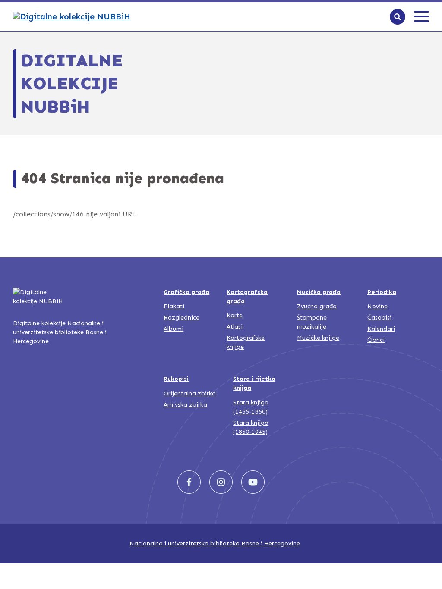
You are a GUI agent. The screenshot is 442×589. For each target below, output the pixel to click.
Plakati (174, 306)
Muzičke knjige (318, 337)
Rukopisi (176, 378)
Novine (377, 306)
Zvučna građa (317, 306)
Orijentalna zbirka (190, 393)
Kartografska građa (247, 296)
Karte (235, 315)
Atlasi (235, 326)
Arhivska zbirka (185, 404)
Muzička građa (319, 292)
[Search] (397, 17)
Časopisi (379, 317)
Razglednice (181, 317)
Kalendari (381, 328)
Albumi (173, 328)
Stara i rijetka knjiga (254, 383)
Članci (376, 340)
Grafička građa (186, 292)
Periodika (381, 292)
